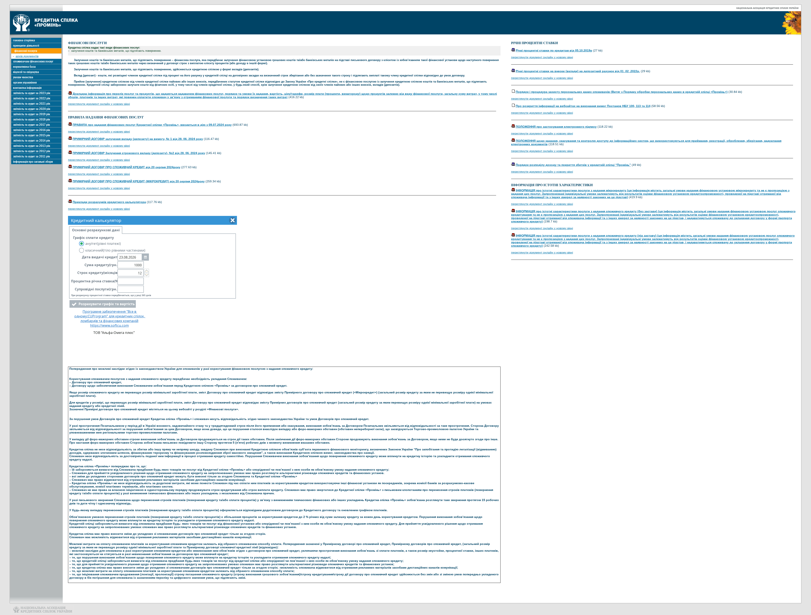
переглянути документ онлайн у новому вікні (99, 104)
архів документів (27, 56)
